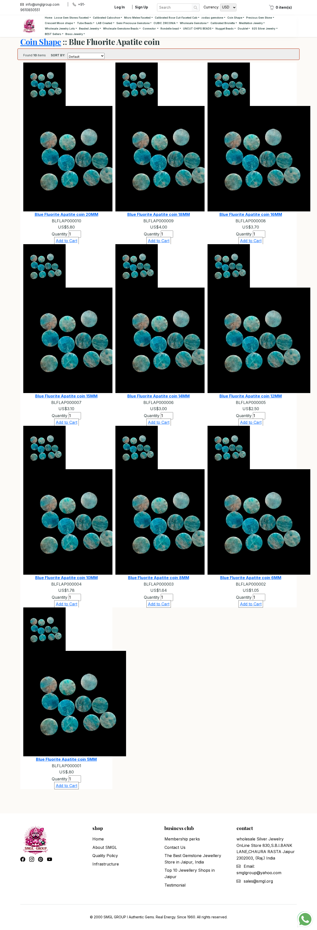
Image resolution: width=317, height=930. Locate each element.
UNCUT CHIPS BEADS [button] (197, 28)
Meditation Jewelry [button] (251, 23)
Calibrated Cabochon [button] (106, 17)
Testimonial (174, 885)
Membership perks (182, 838)
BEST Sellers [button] (53, 34)
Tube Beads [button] (84, 23)
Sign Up (141, 7)
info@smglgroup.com (42, 4)
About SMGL (104, 847)
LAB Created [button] (104, 23)
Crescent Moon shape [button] (59, 23)
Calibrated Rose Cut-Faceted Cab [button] (176, 17)
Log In (119, 7)
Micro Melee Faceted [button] (137, 17)
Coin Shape (40, 41)
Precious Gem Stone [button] (259, 17)
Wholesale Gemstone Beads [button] (120, 28)
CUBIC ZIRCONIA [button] (165, 23)
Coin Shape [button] (234, 17)
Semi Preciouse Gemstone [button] (133, 23)
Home (48, 17)
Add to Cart (66, 240)
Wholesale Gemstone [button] (193, 23)
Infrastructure (105, 864)
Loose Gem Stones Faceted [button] (71, 17)
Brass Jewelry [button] (74, 34)
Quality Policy (105, 855)
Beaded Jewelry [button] (89, 28)
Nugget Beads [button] (224, 28)
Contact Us (174, 847)
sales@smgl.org (258, 881)
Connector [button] (150, 28)
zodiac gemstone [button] (212, 17)
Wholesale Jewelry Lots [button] (60, 28)
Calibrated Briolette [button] (223, 23)
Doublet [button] (243, 28)
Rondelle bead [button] (169, 28)
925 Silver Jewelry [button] (263, 28)
